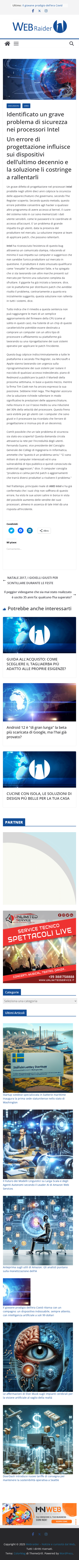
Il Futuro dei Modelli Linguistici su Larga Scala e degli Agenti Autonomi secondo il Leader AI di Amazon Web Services (36, 1184)
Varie (26, 105)
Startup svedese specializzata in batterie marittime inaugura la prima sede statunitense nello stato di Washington (34, 1098)
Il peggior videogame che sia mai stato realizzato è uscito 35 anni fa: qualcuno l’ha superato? (38, 594)
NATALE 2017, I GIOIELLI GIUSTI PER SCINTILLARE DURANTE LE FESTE (32, 580)
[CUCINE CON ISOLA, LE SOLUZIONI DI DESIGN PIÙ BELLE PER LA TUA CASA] (39, 754)
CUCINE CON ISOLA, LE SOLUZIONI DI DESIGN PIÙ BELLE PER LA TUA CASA (39, 796)
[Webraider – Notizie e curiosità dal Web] (7, 43)
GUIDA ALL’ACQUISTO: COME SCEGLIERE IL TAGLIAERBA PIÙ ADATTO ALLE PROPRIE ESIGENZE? (36, 664)
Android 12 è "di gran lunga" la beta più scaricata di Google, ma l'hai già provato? (37, 732)
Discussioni (13, 105)
